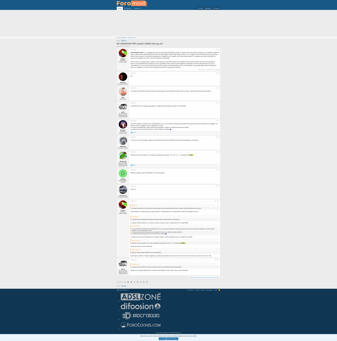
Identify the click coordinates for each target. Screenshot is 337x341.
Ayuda (215, 290)
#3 (218, 88)
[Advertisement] (168, 23)
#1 (218, 49)
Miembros (137, 8)
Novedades (127, 8)
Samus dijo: (135, 264)
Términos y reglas (199, 290)
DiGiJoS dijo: (135, 249)
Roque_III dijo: (135, 240)
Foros (120, 8)
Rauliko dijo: (135, 226)
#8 (218, 170)
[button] (132, 8)
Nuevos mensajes (121, 37)
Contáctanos (190, 290)
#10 (218, 201)
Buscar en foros (131, 37)
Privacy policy (209, 290)
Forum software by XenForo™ (168, 332)
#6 (218, 137)
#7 (218, 152)
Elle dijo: (134, 205)
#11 (218, 260)
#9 (218, 186)
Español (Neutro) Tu (123, 290)
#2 (218, 73)
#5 (218, 121)
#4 (218, 103)
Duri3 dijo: (134, 216)
